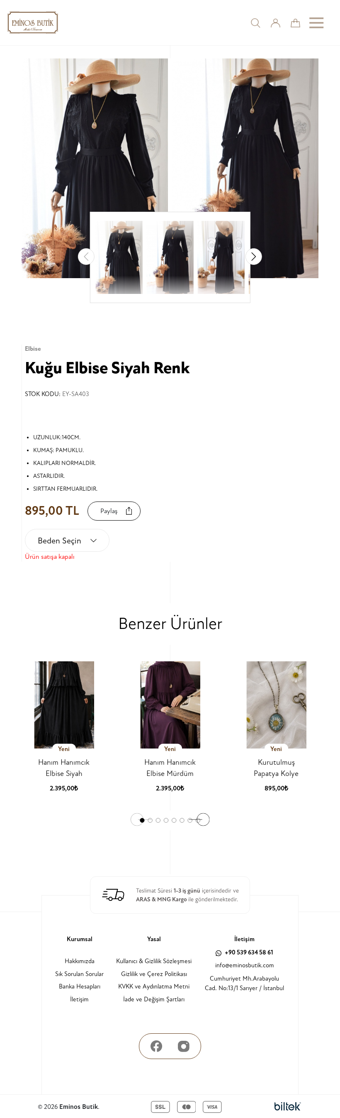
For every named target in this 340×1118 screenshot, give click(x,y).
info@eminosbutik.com (244, 965)
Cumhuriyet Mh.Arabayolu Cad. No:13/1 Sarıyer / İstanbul (244, 983)
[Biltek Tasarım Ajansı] (287, 1106)
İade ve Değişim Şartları (154, 999)
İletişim (79, 999)
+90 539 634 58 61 (248, 953)
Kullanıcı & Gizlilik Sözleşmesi (154, 961)
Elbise (33, 349)
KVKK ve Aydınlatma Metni (153, 987)
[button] (253, 256)
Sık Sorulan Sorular (79, 974)
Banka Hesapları (79, 987)
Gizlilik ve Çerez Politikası (154, 974)
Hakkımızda (80, 961)
